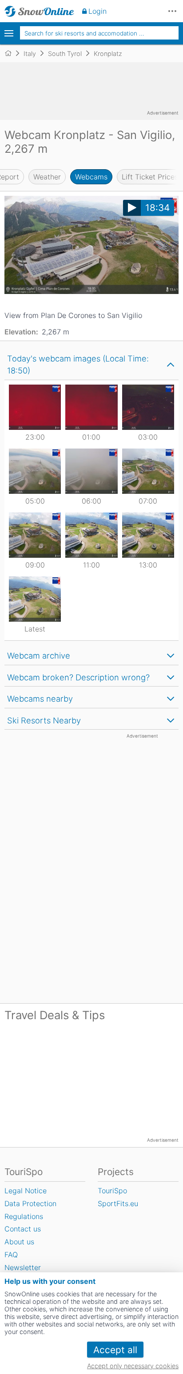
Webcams (91, 176)
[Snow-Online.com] (39, 11)
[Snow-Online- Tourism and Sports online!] (11, 53)
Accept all (115, 1349)
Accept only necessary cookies (133, 1366)
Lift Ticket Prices (150, 176)
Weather (47, 176)
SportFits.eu (118, 1203)
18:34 (157, 207)
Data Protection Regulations (30, 1210)
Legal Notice (25, 1190)
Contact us (22, 1228)
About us (19, 1241)
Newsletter (22, 1267)
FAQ (11, 1254)
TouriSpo (112, 1190)
